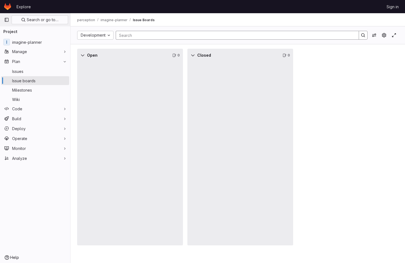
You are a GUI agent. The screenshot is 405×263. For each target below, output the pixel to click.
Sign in (393, 6)
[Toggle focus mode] (394, 35)
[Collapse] (82, 55)
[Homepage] (7, 6)
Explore (24, 6)
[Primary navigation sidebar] (6, 19)
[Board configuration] (384, 35)
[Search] (363, 35)
